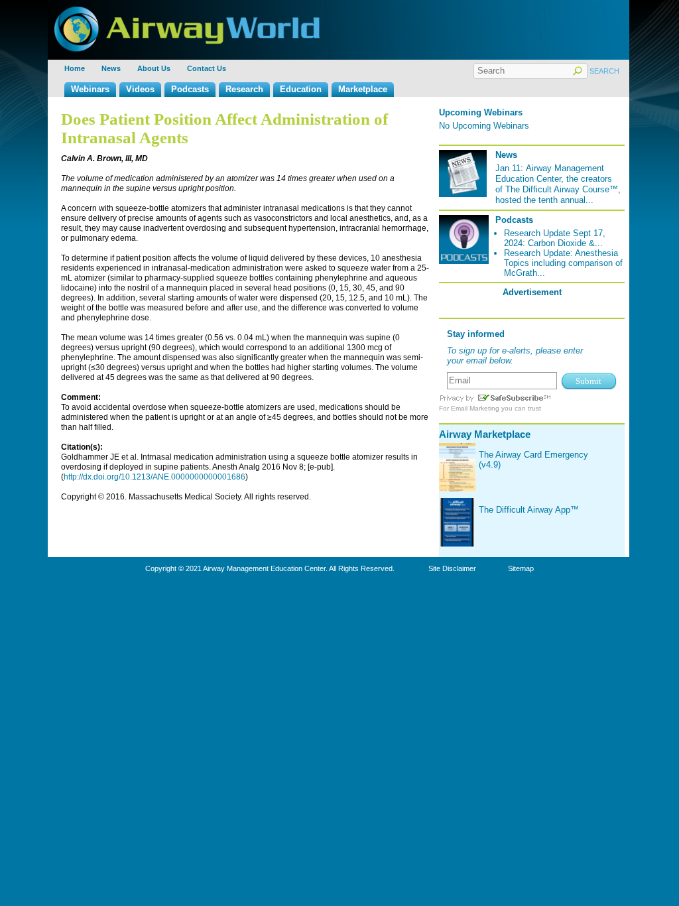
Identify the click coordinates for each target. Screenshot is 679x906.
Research (244, 89)
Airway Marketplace (484, 434)
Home (74, 68)
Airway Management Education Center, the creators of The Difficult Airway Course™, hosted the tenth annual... (558, 184)
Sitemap (521, 568)
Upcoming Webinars (481, 112)
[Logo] (187, 12)
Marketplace (362, 89)
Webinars (90, 89)
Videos (140, 89)
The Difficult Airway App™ (529, 510)
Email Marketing (475, 408)
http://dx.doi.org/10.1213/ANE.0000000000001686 (154, 477)
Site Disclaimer (452, 568)
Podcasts (190, 89)
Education (301, 89)
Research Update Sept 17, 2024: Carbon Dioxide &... (554, 238)
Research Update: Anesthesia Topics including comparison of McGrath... (563, 263)
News (111, 68)
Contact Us (206, 68)
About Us (153, 68)
